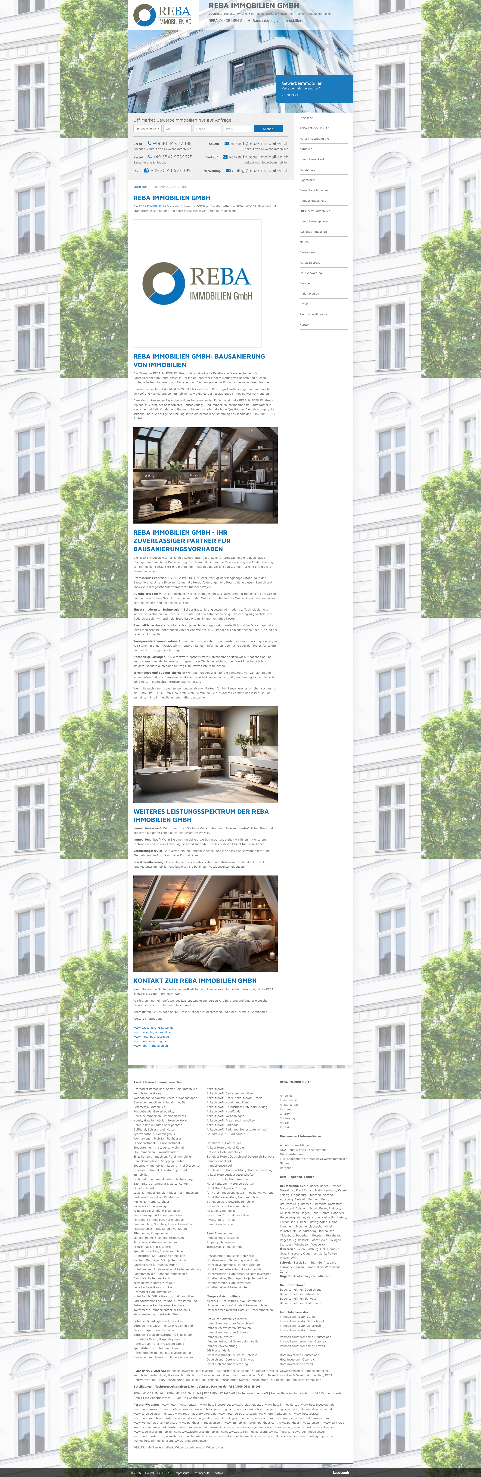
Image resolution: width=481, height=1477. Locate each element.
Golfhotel (139, 1129)
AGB (136, 1447)
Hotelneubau (142, 1269)
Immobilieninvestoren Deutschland (230, 1323)
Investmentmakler (243, 1375)
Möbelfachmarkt (144, 1188)
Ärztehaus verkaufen (163, 1242)
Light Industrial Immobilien (180, 1192)
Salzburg (312, 1249)
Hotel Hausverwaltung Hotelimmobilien (233, 1197)
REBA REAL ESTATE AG (219, 1393)
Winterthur (332, 1267)
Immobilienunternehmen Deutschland (305, 1337)
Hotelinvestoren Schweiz (296, 1364)
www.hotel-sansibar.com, (312, 1418)
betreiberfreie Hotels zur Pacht (154, 1287)
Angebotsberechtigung (295, 1145)
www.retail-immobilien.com (248, 1431)
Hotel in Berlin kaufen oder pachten (157, 1125)
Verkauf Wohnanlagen (182, 1097)
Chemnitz (319, 1203)
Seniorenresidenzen (170, 1237)
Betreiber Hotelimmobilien (225, 1152)
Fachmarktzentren (162, 1179)
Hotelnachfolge (217, 1282)
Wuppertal (318, 1244)
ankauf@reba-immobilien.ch (259, 143)
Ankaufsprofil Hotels (248, 1097)
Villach (284, 1258)
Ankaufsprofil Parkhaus (222, 1125)
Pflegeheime (159, 1233)
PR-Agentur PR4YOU (159, 1397)
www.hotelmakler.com (148, 1436)
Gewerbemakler (291, 1370)
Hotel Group (141, 1343)
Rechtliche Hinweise (313, 314)
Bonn (324, 1199)
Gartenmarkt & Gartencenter (168, 1183)
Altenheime (141, 1233)
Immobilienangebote (314, 221)
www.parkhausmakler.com (212, 1427)
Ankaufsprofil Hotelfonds (223, 1111)
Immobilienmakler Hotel (149, 1375)
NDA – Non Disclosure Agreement (303, 1149)
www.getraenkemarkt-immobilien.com (309, 1427)
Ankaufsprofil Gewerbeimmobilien (230, 1093)
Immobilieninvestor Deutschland (302, 1321)
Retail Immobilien (181, 1156)
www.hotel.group (312, 1436)
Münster (285, 1231)
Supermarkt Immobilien (149, 1165)
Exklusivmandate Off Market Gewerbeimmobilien (313, 1158)
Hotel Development (220, 1264)
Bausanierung (309, 252)
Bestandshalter (225, 1370)
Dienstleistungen (291, 1154)
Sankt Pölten (328, 1253)
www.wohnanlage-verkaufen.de (155, 1422)
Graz (283, 1253)
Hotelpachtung (236, 1170)
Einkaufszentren (167, 1152)
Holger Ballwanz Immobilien (290, 1393)
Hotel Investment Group (168, 1343)
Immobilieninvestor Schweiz (299, 1330)
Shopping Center (172, 1161)
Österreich (287, 1249)
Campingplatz (142, 1224)
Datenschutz (201, 1473)
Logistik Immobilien (146, 1192)
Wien (301, 1249)
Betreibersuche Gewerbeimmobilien (231, 1201)
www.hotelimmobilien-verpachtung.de (260, 1409)
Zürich (284, 1271)
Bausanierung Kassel (241, 1255)
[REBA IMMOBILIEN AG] (162, 15)
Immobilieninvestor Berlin (297, 1316)
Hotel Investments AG (314, 138)
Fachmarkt (140, 1179)
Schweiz (285, 1262)
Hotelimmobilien (155, 1120)
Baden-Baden (319, 1185)
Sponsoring (287, 1118)
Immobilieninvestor (180, 1370)
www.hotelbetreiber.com (192, 1440)
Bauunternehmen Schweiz (298, 1298)
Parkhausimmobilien (147, 1300)
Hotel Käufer (236, 1147)
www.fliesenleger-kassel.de (152, 1032)
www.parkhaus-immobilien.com (200, 1422)
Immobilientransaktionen (223, 1237)
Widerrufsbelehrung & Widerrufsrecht (201, 1447)
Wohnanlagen (142, 1138)
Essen (323, 1208)
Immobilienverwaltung (222, 1346)
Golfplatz (160, 1224)
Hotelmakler (176, 1375)
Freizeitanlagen (143, 1215)
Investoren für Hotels (221, 1219)
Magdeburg (299, 1194)
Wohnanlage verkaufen (149, 1097)
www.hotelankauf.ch (147, 1409)
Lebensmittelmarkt (146, 1170)
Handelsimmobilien (146, 1161)
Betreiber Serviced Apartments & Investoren (163, 1334)
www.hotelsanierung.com (150, 1041)
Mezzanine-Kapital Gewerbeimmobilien (233, 1341)
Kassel (342, 1190)
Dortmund (287, 1208)
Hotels (137, 1120)
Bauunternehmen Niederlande (300, 1303)
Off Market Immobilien (315, 211)
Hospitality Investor (172, 1339)
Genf (321, 1262)
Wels (294, 1258)
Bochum (313, 1199)
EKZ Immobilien (144, 1152)
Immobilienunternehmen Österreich (304, 1341)
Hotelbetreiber (216, 1287)
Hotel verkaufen (217, 1183)
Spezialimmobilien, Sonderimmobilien (159, 1251)
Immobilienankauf (312, 159)
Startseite (306, 118)
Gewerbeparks (163, 1111)
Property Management (222, 1242)
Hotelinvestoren (239, 1179)
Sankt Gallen (314, 1267)
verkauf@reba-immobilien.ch (258, 156)
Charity (285, 1113)
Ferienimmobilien (170, 1215)
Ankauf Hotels (216, 1147)
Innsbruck (294, 1253)
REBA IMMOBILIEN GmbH (183, 1393)
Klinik (156, 1246)
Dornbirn (333, 1249)
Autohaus (163, 1201)
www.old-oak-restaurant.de (274, 1418)
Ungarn (285, 1276)
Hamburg (330, 1190)
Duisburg (302, 1208)
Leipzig (284, 1194)
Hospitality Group (145, 1339)
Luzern (299, 1267)
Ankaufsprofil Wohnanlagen (225, 1116)
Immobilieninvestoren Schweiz (227, 1332)
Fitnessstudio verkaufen (170, 1228)
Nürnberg (309, 1231)
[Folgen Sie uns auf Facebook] (341, 1472)
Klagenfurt (310, 1253)
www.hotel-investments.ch (179, 1404)
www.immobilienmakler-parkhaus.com (250, 1422)
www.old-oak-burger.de (194, 1418)
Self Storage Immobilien (168, 1255)
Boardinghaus (165, 1134)
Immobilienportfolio (313, 200)
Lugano (331, 1262)
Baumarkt (140, 1183)
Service (305, 283)
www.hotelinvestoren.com (281, 1436)
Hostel (171, 1129)
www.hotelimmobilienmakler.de (155, 1418)
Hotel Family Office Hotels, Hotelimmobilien (163, 1296)
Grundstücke (141, 1255)
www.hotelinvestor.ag (215, 1404)
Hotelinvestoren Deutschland (299, 1355)
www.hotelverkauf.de (178, 1409)
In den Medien (309, 293)
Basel (297, 1262)
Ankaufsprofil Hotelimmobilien (227, 1102)
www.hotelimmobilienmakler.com (189, 1436)
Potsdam (318, 1235)
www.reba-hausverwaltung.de (195, 1413)
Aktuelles (306, 149)
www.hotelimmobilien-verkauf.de (311, 1409)
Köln (332, 1217)
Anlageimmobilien (175, 1102)
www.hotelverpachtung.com (214, 1409)
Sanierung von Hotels (243, 1260)
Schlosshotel (156, 1129)
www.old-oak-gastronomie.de (232, 1418)
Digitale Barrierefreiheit (157, 1447)
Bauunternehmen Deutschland (300, 1289)
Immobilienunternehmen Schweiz (302, 1346)
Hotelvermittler (217, 1273)
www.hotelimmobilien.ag (282, 1404)
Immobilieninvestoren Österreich (229, 1327)
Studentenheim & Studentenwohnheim (159, 1147)
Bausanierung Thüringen (266, 1379)
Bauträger (153, 1260)
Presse (304, 304)
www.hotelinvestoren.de (317, 1404)
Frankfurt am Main (309, 1190)
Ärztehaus (140, 1242)
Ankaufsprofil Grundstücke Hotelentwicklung (237, 1107)
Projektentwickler (176, 1260)
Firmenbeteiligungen (314, 190)
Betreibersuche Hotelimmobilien (228, 1206)
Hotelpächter (239, 1287)
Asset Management (220, 1233)
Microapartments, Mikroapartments (157, 1143)
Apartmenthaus (143, 1134)
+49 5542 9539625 (172, 156)
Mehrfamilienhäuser (167, 1138)
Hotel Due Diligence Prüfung (226, 1188)
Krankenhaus (142, 1246)
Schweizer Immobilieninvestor (227, 1318)
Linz (322, 1249)
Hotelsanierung (310, 262)
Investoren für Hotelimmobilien (228, 1215)
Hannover (337, 1212)
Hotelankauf (308, 169)
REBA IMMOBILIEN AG (315, 128)
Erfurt (313, 1208)
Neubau (305, 242)
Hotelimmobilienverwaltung (255, 1192)
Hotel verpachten (242, 1183)
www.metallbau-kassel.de (151, 1036)
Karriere (285, 1109)
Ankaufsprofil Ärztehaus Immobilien (231, 1120)
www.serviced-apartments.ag (153, 1413)
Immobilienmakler (316, 1370)
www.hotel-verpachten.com (237, 1413)
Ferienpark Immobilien (148, 1219)
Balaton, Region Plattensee (311, 1276)
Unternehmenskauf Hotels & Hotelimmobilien (237, 1305)
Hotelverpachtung (260, 1170)
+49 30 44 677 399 (171, 170)
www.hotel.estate (306, 1413)
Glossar (285, 1163)
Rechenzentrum (144, 1201)
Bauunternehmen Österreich (299, 1294)
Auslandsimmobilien (313, 231)
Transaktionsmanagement (224, 1246)
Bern (306, 1262)
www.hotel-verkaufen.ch (275, 1413)
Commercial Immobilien (149, 1107)
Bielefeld (300, 1199)
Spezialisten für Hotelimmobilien (155, 1348)
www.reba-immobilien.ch (150, 1045)
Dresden (336, 1185)
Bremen (306, 1203)
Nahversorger (185, 1179)
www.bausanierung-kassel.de (153, 1027)
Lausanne (286, 1267)
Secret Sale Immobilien (181, 1088)
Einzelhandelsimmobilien (150, 1156)
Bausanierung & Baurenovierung (155, 1264)
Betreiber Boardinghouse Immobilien (158, 1321)
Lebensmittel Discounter (183, 1165)
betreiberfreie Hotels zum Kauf (154, 1282)
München (315, 1194)
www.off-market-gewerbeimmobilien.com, (298, 1431)
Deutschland (289, 1185)
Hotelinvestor (204, 1370)
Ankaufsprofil (216, 1088)
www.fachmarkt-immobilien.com (204, 1431)
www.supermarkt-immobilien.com (156, 1431)
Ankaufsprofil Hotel (220, 1097)
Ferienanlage (175, 1219)
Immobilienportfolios (147, 1093)
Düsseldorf (287, 1190)
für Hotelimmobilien (220, 1192)
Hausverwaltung (311, 273)
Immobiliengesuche (220, 1224)
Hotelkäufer (233, 1143)
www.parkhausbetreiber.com (172, 1427)
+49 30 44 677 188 (172, 143)
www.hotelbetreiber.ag (247, 1404)
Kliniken (167, 1246)
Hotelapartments (174, 1116)
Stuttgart (286, 1244)
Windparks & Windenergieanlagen (156, 1210)
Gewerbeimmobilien (147, 1102)
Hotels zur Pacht (159, 1278)
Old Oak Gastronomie (191, 1397)
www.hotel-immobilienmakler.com (237, 1436)
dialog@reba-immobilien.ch (260, 170)
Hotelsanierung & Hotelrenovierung (177, 1269)
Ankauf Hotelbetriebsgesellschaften (231, 1174)
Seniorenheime (143, 1237)
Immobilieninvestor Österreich (300, 1325)
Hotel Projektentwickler (223, 1269)
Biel (313, 1262)
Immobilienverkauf (219, 1165)
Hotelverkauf (215, 1170)
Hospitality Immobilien (222, 1210)
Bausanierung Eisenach (202, 1379)
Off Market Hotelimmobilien (152, 1291)
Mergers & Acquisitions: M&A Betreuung (234, 1300)
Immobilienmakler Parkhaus (171, 1309)
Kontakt (291, 95)
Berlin (304, 1185)
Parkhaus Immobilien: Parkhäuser (156, 1197)
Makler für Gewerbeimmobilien (207, 1375)
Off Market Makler (219, 1350)
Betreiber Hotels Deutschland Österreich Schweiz (240, 1156)
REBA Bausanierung (170, 1379)
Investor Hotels (217, 1179)
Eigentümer (307, 180)
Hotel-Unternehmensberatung (227, 1364)
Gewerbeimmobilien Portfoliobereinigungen (163, 1357)
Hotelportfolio (177, 1120)
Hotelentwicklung (249, 1264)
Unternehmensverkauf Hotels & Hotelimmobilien (240, 1309)
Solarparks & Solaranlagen (151, 1206)
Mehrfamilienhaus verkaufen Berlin (157, 1314)
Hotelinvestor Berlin (177, 1352)
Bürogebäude (142, 1111)
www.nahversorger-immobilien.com (256, 1427)
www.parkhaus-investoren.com (300, 1422)
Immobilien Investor (220, 1337)
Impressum (182, 1473)
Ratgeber (286, 1167)
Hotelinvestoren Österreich (298, 1359)
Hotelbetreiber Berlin (147, 1352)
